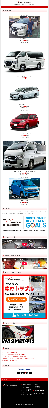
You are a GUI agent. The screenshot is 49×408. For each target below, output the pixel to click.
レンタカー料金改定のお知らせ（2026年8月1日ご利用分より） (15, 354)
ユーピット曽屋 (37, 387)
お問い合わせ (31, 4)
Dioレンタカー (36, 398)
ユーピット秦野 (37, 386)
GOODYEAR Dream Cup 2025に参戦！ (10, 360)
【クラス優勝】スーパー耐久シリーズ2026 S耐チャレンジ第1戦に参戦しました (18, 358)
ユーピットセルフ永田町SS (26, 389)
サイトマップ (24, 4)
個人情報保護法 (17, 4)
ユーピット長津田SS (25, 387)
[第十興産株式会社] (24, 1)
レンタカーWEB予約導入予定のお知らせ (10, 352)
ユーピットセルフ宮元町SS (26, 390)
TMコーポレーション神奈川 (39, 393)
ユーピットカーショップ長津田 (26, 395)
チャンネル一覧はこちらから (8, 251)
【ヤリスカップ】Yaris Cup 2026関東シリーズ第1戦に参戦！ (14, 356)
